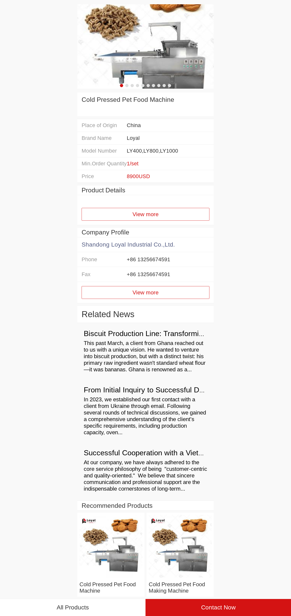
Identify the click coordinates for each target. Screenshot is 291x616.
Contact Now (218, 607)
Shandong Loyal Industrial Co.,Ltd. (128, 244)
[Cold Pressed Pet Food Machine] (110, 578)
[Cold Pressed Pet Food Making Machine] (180, 578)
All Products (73, 607)
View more (145, 214)
